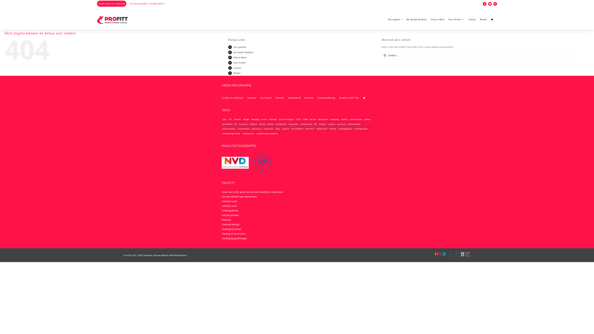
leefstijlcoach (281, 124)
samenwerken (243, 128)
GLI (235, 124)
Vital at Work (239, 57)
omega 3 (322, 124)
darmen (313, 119)
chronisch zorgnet (286, 119)
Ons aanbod (239, 47)
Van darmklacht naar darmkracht (239, 196)
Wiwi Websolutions (178, 255)
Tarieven (251, 97)
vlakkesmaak (321, 128)
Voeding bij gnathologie (234, 238)
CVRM (305, 119)
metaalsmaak (306, 124)
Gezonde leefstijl (230, 224)
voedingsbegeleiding (231, 133)
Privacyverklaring (326, 97)
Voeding (332, 128)
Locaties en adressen (232, 97)
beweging (255, 119)
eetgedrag (334, 119)
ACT (230, 119)
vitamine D (309, 128)
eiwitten (344, 119)
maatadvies (293, 124)
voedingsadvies (361, 128)
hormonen (243, 124)
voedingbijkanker (345, 128)
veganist (285, 128)
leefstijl (270, 124)
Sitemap (157, 255)
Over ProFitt (239, 62)
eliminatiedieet (356, 119)
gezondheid (227, 124)
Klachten (309, 97)
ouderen (331, 124)
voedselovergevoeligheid (267, 133)
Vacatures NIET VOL (349, 97)
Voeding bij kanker (231, 229)
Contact (237, 67)
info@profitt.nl (156, 3)
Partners (279, 97)
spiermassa (257, 128)
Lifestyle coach (229, 201)
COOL (298, 119)
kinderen (253, 124)
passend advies (229, 128)
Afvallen (237, 119)
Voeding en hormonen (233, 233)
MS (315, 124)
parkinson (341, 124)
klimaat (262, 124)
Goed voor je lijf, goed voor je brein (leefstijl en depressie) (252, 191)
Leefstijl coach (229, 205)
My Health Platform (243, 52)
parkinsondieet (354, 124)
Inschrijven (266, 97)
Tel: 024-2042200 (138, 3)
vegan (277, 128)
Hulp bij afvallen (230, 215)
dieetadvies (323, 119)
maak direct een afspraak (112, 3)
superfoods (268, 128)
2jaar (224, 119)
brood (264, 119)
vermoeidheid (297, 128)
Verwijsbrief (294, 97)
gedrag (367, 119)
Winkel (236, 73)
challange (272, 119)
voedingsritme (248, 133)
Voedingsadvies (230, 210)
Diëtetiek (226, 219)
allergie (246, 119)
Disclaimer (148, 255)
